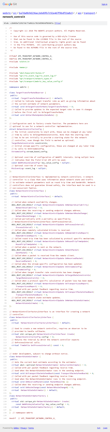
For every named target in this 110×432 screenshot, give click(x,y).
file (58, 23)
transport (89, 13)
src (15, 13)
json (105, 428)
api (79, 13)
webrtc (7, 13)
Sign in (104, 4)
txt (98, 428)
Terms (31, 428)
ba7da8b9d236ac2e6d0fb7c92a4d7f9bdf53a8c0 (46, 13)
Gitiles (16, 428)
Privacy (23, 428)
